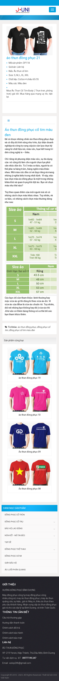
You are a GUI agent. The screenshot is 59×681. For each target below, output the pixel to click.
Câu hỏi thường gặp (12, 617)
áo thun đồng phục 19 (29, 378)
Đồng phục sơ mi (13, 556)
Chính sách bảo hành (12, 633)
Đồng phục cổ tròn (15, 514)
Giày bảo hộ (11, 563)
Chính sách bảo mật (12, 638)
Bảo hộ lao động (13, 528)
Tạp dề (8, 542)
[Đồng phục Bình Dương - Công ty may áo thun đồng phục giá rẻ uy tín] (22, 10)
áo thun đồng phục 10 (29, 415)
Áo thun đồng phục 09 (30, 451)
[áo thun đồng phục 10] (29, 399)
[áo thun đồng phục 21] (29, 40)
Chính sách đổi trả (11, 628)
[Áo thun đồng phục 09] (29, 436)
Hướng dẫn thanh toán (13, 622)
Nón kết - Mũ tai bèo (15, 535)
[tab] (9, 121)
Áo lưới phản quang (15, 569)
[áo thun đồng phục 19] (29, 362)
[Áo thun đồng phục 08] (29, 472)
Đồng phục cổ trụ (14, 521)
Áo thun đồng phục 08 (30, 488)
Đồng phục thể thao (15, 549)
